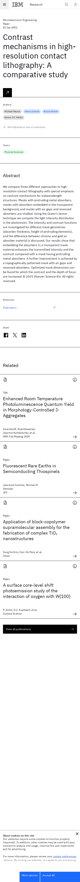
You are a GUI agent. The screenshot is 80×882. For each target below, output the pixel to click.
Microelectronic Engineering (20, 20)
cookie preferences (64, 856)
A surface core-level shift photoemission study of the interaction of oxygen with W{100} (36, 590)
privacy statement (57, 863)
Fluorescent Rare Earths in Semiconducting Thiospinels (31, 468)
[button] (77, 833)
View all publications (18, 629)
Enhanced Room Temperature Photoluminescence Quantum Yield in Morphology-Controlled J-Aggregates (38, 407)
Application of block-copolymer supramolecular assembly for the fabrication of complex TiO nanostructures (36, 530)
